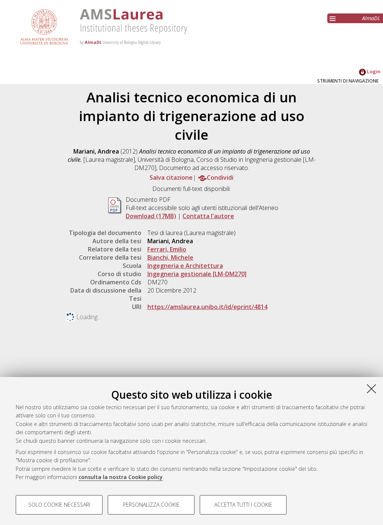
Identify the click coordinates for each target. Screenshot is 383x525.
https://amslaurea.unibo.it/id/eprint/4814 (207, 307)
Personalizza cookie (151, 504)
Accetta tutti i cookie (243, 504)
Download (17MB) (151, 216)
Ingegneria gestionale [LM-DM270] (196, 274)
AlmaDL (371, 18)
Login (373, 71)
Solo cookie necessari (59, 504)
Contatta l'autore (208, 216)
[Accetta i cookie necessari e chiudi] (371, 389)
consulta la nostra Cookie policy (121, 477)
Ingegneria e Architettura (185, 266)
